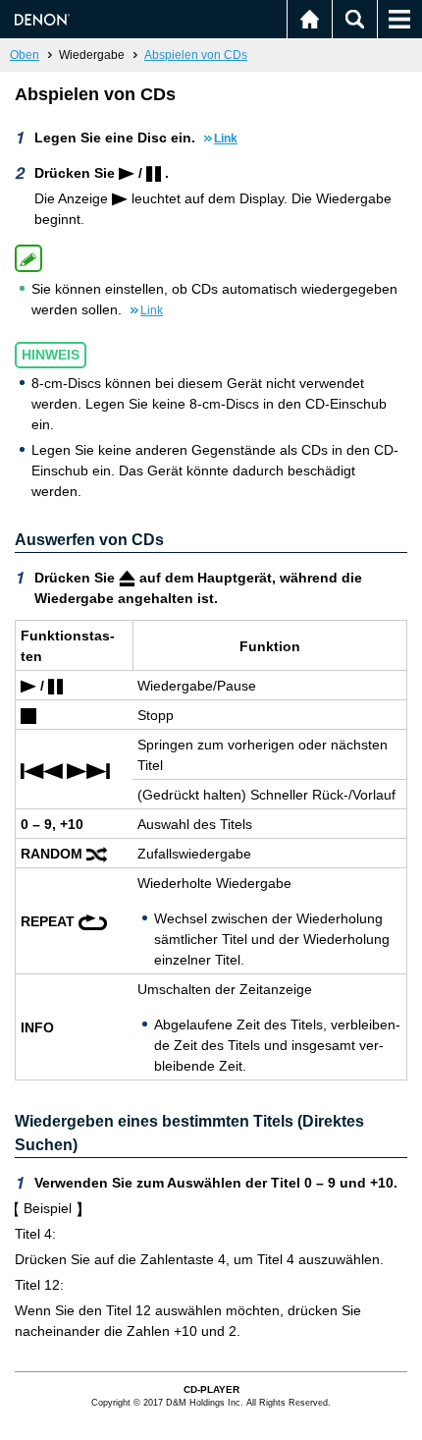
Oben (24, 55)
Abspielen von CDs (195, 55)
